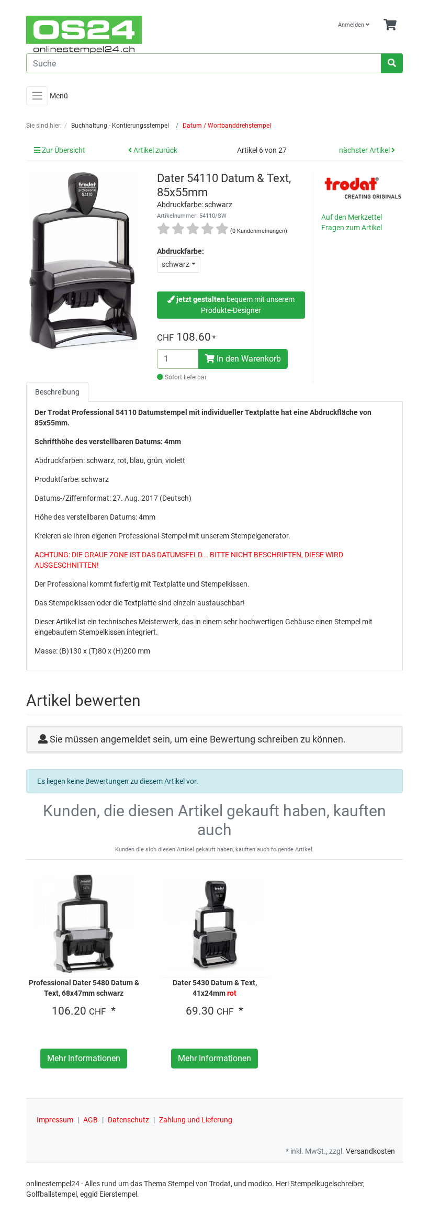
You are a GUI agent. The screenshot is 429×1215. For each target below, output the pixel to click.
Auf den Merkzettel (351, 217)
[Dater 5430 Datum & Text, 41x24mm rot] (214, 923)
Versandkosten (370, 1151)
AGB (90, 1120)
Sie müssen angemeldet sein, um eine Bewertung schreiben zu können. (198, 739)
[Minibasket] (390, 25)
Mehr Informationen (83, 1058)
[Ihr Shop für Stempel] (116, 34)
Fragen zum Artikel (351, 227)
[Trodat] (363, 187)
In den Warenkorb (247, 359)
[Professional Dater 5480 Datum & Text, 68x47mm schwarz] (83, 923)
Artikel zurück (154, 150)
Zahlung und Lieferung (195, 1120)
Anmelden (352, 24)
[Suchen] (392, 63)
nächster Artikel (365, 150)
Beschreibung (57, 392)
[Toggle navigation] (37, 95)
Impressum (55, 1120)
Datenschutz (128, 1120)
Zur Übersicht (62, 150)
